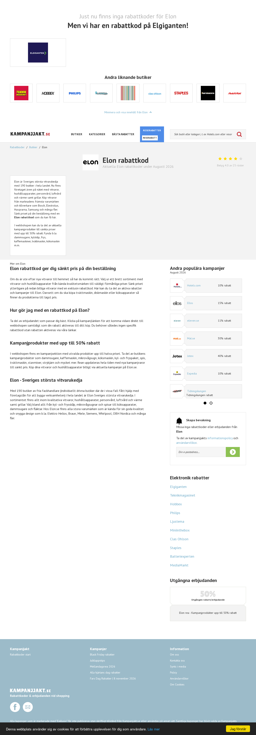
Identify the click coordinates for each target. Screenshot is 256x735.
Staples (175, 547)
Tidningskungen (196, 391)
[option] (21, 93)
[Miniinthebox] (128, 93)
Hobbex (176, 504)
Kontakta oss (177, 660)
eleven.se (193, 320)
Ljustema (177, 521)
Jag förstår (238, 728)
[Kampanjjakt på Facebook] (15, 711)
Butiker (33, 147)
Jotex (190, 356)
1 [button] (205, 403)
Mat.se (191, 338)
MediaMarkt (179, 565)
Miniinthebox (180, 530)
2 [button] (211, 403)
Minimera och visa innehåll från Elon (126, 112)
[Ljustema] (101, 93)
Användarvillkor (179, 678)
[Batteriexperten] (208, 93)
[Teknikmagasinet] (21, 93)
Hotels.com (194, 285)
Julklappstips (97, 660)
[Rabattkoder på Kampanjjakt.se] (30, 139)
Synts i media (178, 666)
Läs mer (154, 728)
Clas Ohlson (179, 539)
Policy (173, 672)
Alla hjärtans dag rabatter (105, 672)
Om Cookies (177, 684)
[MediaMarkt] (234, 93)
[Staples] (181, 93)
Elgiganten (178, 486)
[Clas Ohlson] (154, 93)
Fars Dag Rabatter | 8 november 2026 (113, 678)
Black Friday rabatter (102, 654)
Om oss (174, 654)
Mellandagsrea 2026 (102, 666)
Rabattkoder (17, 147)
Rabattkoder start (20, 654)
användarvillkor (186, 443)
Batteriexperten (182, 556)
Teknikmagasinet (182, 495)
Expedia (192, 373)
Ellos (190, 303)
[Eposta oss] (28, 711)
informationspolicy (220, 438)
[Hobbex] (48, 93)
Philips (175, 513)
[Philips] (74, 93)
